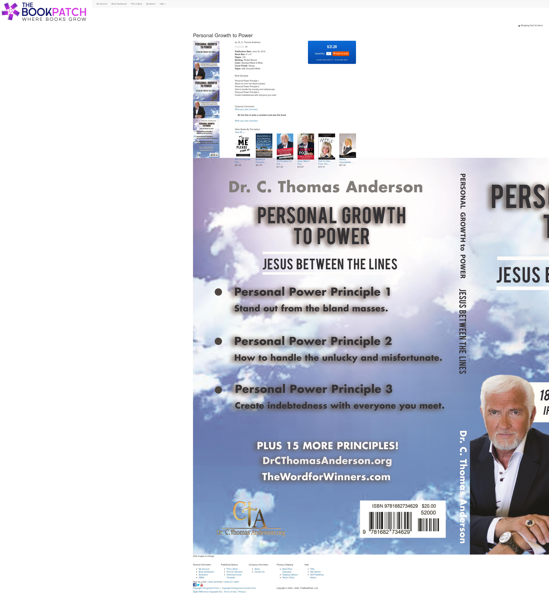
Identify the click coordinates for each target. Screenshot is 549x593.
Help (162, 3)
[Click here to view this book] (243, 146)
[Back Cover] (206, 137)
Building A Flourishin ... (261, 161)
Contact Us (259, 571)
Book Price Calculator (287, 570)
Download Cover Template (234, 576)
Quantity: (320, 53)
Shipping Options (290, 574)
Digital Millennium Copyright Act (207, 591)
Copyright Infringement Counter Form (239, 588)
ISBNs (201, 577)
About (257, 568)
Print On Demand (234, 571)
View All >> (240, 132)
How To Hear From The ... (324, 162)
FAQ (312, 568)
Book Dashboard (119, 3)
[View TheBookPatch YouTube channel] (201, 584)
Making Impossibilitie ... (346, 161)
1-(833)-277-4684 (231, 581)
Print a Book (136, 3)
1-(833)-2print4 (213, 581)
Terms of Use (230, 591)
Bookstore (150, 3)
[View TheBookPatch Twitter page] (198, 584)
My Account (102, 3)
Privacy (241, 591)
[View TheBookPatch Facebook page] (194, 584)
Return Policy (288, 577)
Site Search (315, 571)
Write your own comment (246, 109)
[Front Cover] (206, 98)
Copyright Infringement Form (206, 588)
